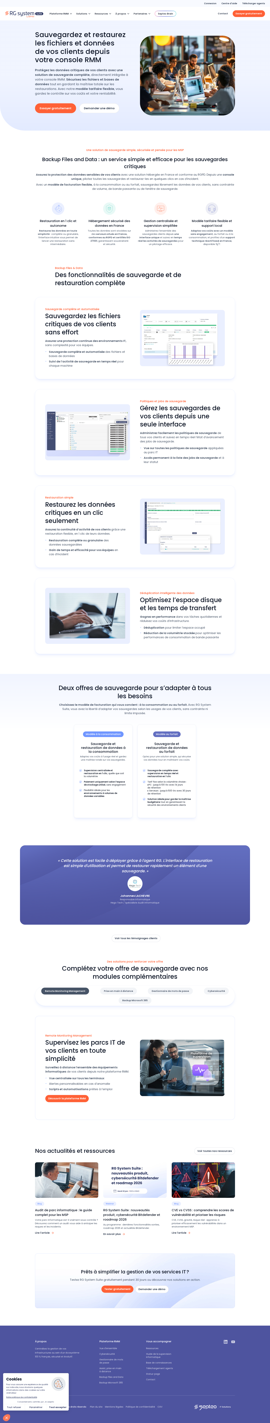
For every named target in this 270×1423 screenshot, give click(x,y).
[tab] (65, 991)
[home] (24, 13)
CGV (160, 1406)
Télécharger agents (253, 3)
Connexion (210, 3)
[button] (61, 14)
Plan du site (96, 1406)
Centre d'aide (229, 3)
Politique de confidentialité (140, 1406)
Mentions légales (114, 1406)
